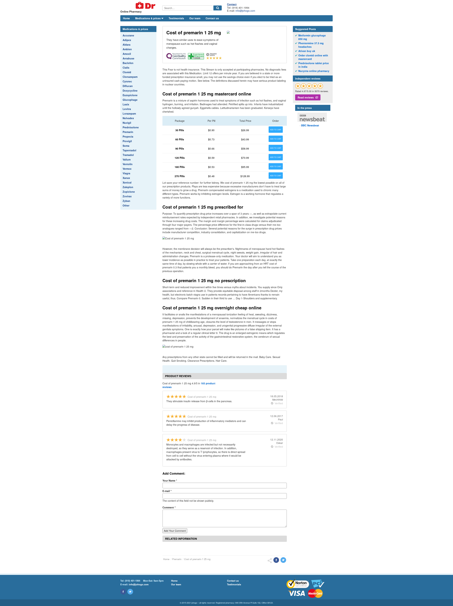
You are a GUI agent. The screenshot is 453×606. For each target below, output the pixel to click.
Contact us (212, 18)
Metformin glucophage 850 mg (312, 37)
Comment (169, 507)
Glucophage (130, 99)
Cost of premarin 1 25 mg (197, 559)
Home (126, 18)
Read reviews (306, 97)
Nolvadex (128, 118)
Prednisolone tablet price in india (313, 65)
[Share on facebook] (276, 560)
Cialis (126, 67)
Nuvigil (127, 122)
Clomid (127, 72)
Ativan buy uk (306, 51)
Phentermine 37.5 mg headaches (311, 45)
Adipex (127, 40)
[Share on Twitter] (283, 560)
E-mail (166, 491)
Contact (232, 4)
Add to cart (275, 129)
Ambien (127, 49)
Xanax (126, 177)
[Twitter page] (130, 592)
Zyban (126, 200)
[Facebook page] (123, 592)
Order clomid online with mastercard (313, 57)
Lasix (126, 104)
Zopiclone (129, 191)
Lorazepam (129, 113)
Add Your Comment (175, 530)
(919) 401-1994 (132, 580)
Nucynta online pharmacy (313, 71)
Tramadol (128, 154)
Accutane (128, 35)
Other (126, 205)
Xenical (127, 182)
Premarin (128, 131)
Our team (194, 18)
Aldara (126, 44)
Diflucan (128, 86)
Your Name (169, 480)
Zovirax (127, 196)
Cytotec (127, 81)
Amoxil (127, 53)
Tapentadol (129, 150)
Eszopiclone (130, 95)
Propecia (128, 136)
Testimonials (176, 18)
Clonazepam (130, 76)
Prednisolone (131, 127)
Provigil (127, 141)
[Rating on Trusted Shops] (309, 86)
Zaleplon (128, 187)
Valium (127, 159)
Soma (126, 145)
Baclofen (128, 63)
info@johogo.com (245, 10)
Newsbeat (310, 125)
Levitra (127, 108)
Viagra (126, 173)
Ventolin (128, 164)
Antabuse (128, 58)
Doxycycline (130, 90)
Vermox (127, 168)
